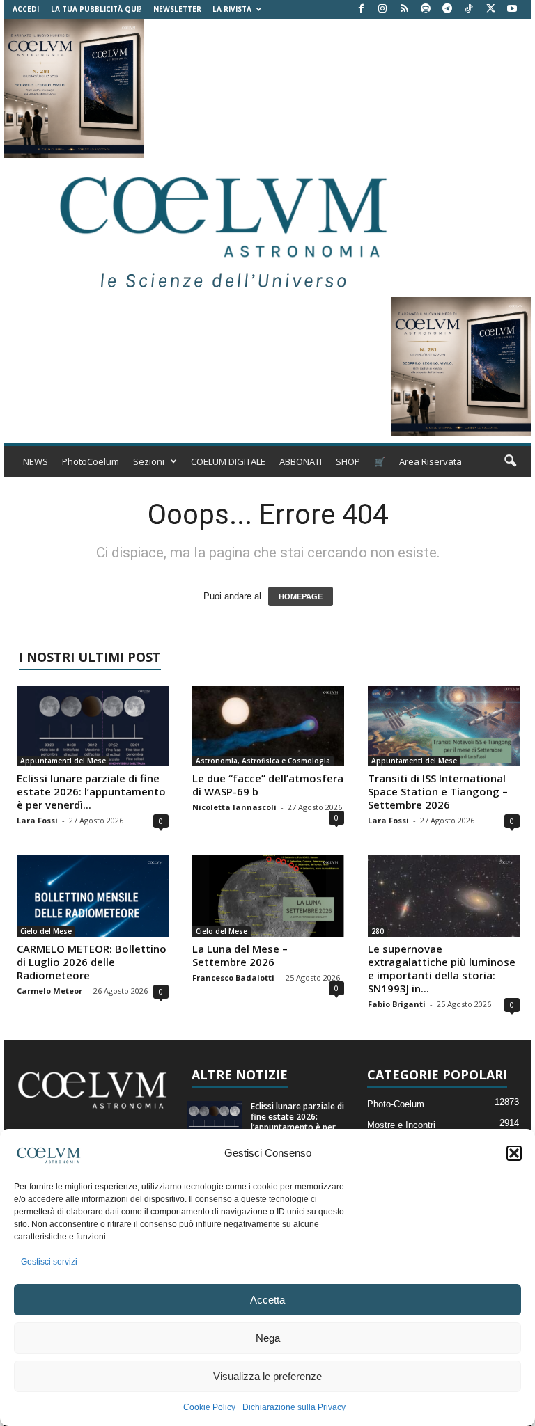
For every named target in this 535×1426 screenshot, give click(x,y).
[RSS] (404, 9)
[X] (490, 9)
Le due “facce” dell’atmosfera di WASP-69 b (267, 784)
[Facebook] (360, 9)
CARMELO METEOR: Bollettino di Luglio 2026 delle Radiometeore (91, 962)
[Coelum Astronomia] (220, 227)
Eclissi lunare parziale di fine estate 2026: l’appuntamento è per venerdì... (91, 791)
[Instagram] (382, 9)
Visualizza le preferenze (267, 1376)
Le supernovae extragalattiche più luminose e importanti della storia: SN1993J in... (441, 968)
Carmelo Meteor (49, 990)
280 (377, 931)
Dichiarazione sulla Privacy (294, 1407)
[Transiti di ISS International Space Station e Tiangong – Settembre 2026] (444, 726)
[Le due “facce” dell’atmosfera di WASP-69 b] (268, 726)
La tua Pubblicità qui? (96, 9)
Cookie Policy (209, 1407)
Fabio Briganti (397, 1004)
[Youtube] (512, 9)
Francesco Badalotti (233, 977)
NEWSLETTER (177, 9)
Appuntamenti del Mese (63, 761)
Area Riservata (430, 461)
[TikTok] (468, 9)
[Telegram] (447, 9)
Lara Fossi (37, 820)
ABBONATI (300, 461)
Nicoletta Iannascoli (234, 807)
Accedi (26, 9)
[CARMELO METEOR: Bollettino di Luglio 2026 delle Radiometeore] (93, 895)
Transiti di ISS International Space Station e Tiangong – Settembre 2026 (438, 791)
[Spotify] (425, 9)
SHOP (348, 461)
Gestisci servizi (49, 1262)
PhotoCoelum (90, 461)
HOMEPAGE (301, 596)
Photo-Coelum (395, 1104)
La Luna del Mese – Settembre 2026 (240, 955)
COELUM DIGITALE (228, 461)
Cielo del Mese (46, 931)
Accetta (267, 1300)
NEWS (35, 461)
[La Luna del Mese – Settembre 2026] (268, 895)
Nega (268, 1338)
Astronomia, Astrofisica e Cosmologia (263, 761)
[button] (514, 1153)
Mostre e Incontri (401, 1125)
